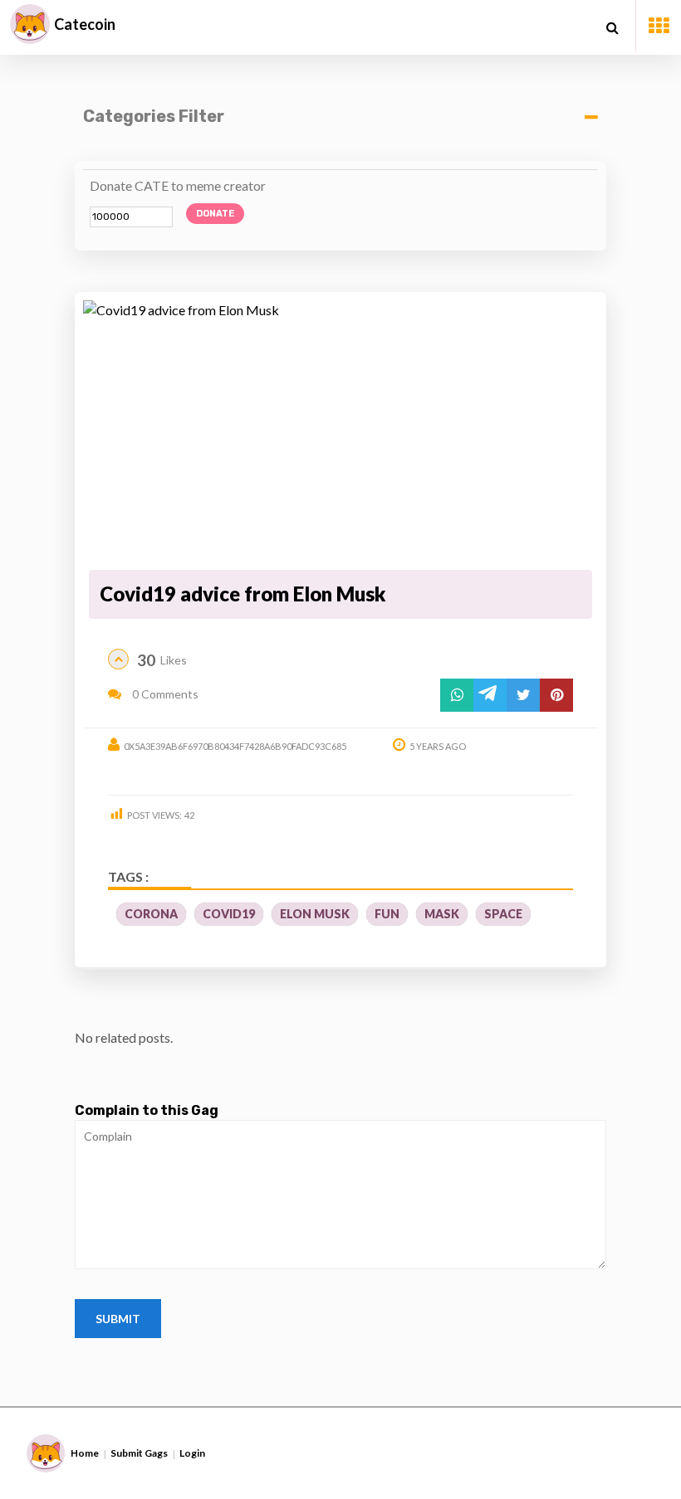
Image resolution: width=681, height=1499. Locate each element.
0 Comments (164, 694)
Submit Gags (139, 1453)
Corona (151, 914)
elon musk (315, 914)
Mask (441, 914)
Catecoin (84, 24)
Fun (387, 914)
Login (192, 1453)
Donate (215, 213)
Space (503, 914)
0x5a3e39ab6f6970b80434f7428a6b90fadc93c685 (235, 746)
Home (85, 1453)
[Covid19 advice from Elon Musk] (340, 432)
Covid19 (229, 914)
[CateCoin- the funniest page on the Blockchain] (29, 24)
